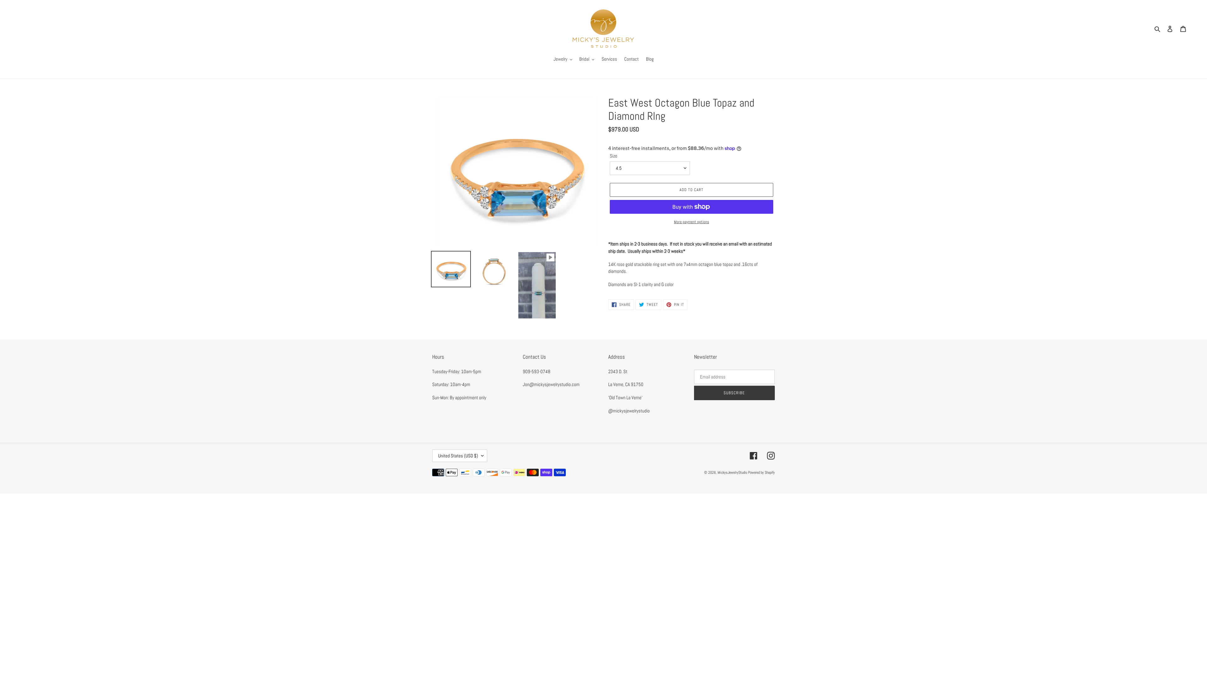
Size (613, 156)
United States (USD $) (458, 456)
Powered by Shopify (761, 472)
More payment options (691, 221)
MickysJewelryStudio (732, 472)
